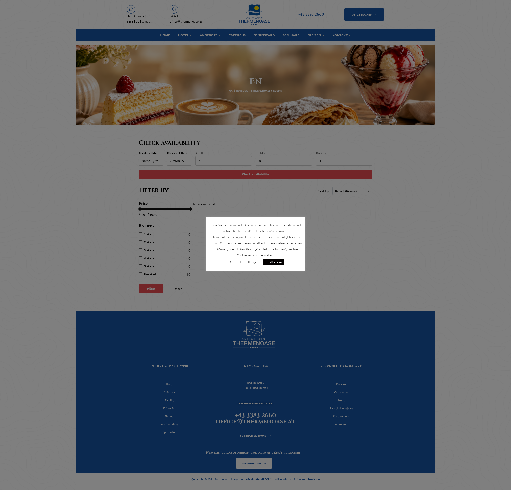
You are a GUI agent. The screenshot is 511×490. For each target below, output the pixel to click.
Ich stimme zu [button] (274, 262)
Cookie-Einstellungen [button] (244, 262)
